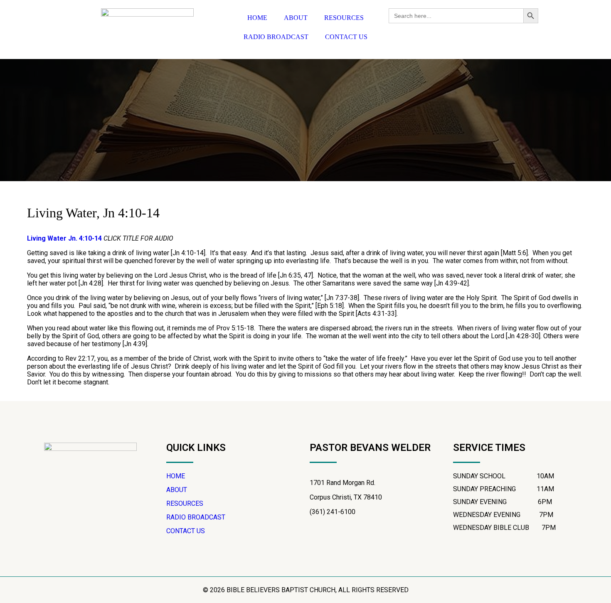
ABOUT (296, 17)
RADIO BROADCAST (276, 36)
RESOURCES (344, 17)
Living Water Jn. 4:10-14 (64, 238)
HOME (257, 17)
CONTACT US (346, 36)
